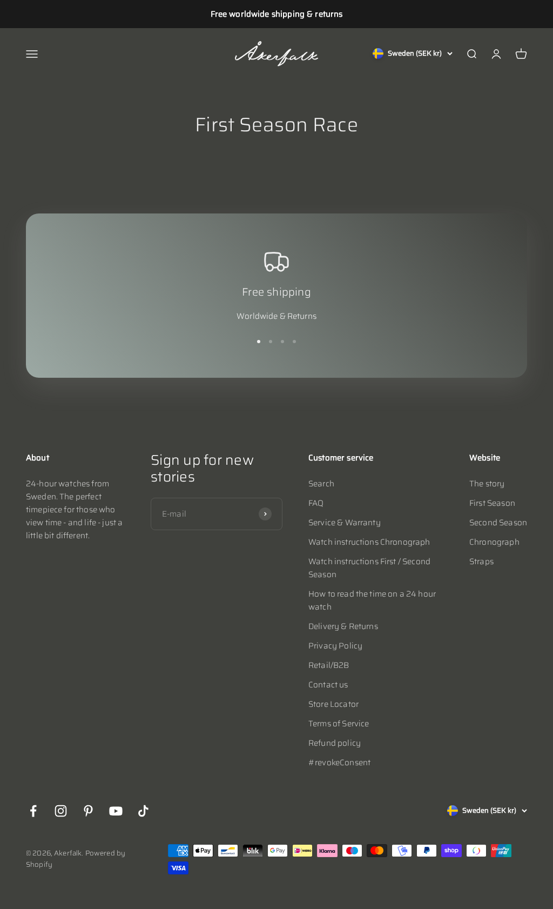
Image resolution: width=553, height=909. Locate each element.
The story (486, 483)
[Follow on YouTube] (116, 811)
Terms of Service (338, 723)
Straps (481, 561)
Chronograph (494, 542)
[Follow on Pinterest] (88, 811)
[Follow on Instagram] (60, 811)
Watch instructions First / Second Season (369, 568)
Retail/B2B (328, 665)
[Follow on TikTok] (143, 811)
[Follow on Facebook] (33, 811)
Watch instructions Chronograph (369, 542)
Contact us (328, 684)
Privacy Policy (335, 645)
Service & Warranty (344, 522)
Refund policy (334, 743)
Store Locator (333, 704)
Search (321, 483)
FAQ (315, 503)
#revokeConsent (339, 762)
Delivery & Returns (343, 626)
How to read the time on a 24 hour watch (372, 600)
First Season (492, 503)
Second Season (498, 522)
